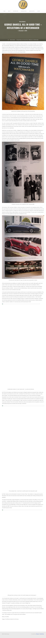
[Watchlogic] (23, 4)
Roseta (37, 633)
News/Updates (22, 21)
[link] (9, 15)
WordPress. (42, 633)
